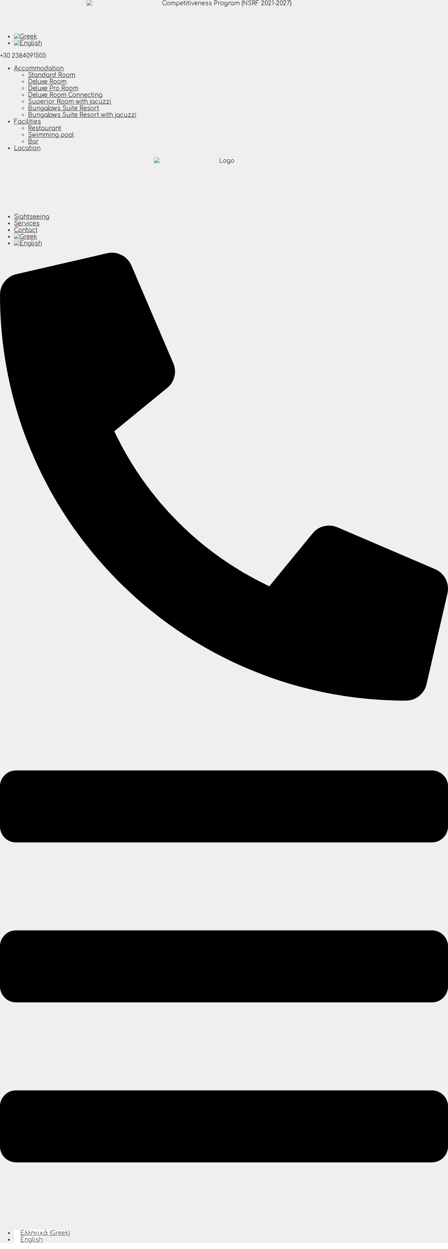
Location (27, 148)
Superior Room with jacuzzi (69, 101)
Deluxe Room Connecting (65, 95)
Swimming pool (51, 135)
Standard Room (51, 75)
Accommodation (39, 68)
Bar (33, 141)
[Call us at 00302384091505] (224, 698)
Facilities (27, 121)
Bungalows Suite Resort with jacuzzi (82, 115)
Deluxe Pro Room (53, 88)
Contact (25, 230)
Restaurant (44, 128)
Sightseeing (31, 216)
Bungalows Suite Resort (63, 108)
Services (27, 223)
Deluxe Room (47, 81)
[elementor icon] (224, 1220)
